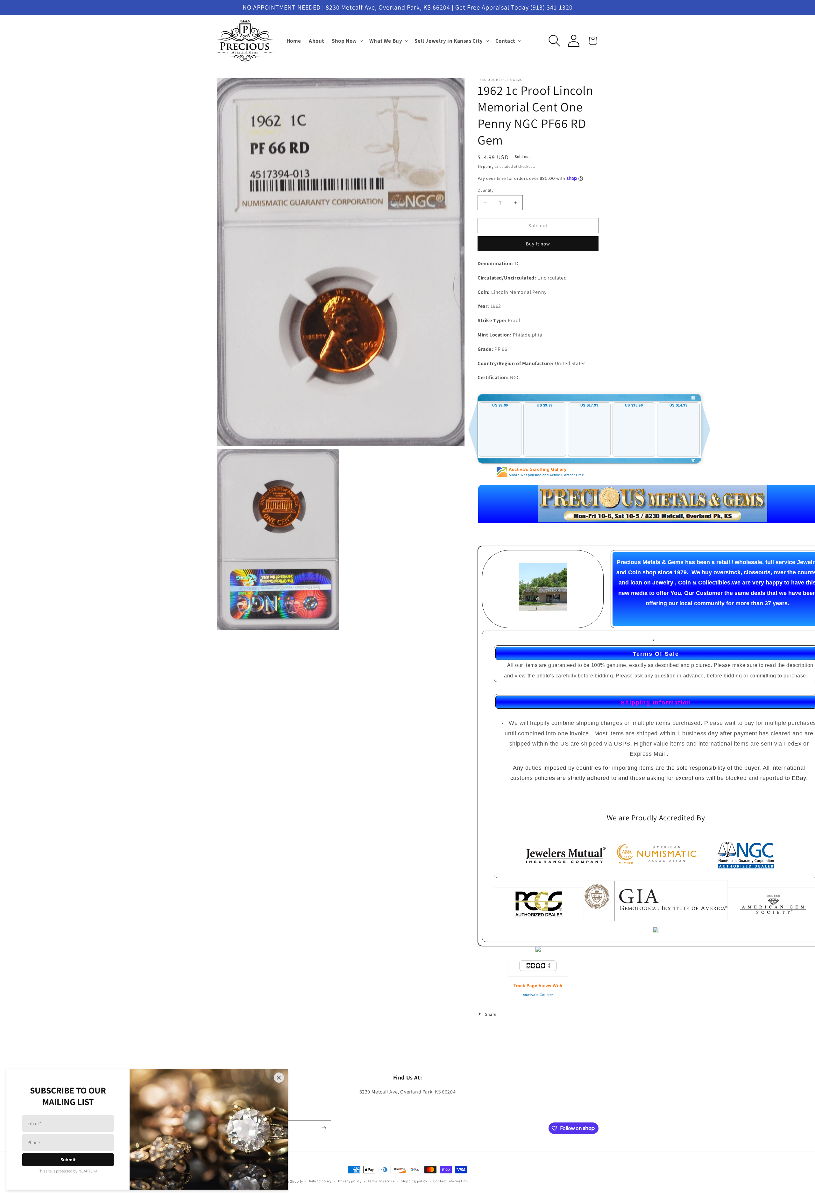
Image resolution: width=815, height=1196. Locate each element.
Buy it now (538, 244)
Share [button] (491, 1014)
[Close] (279, 1077)
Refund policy (320, 1181)
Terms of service (381, 1181)
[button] (346, 40)
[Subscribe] (324, 1127)
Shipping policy (414, 1181)
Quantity (485, 190)
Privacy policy (350, 1181)
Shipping (486, 166)
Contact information (450, 1181)
